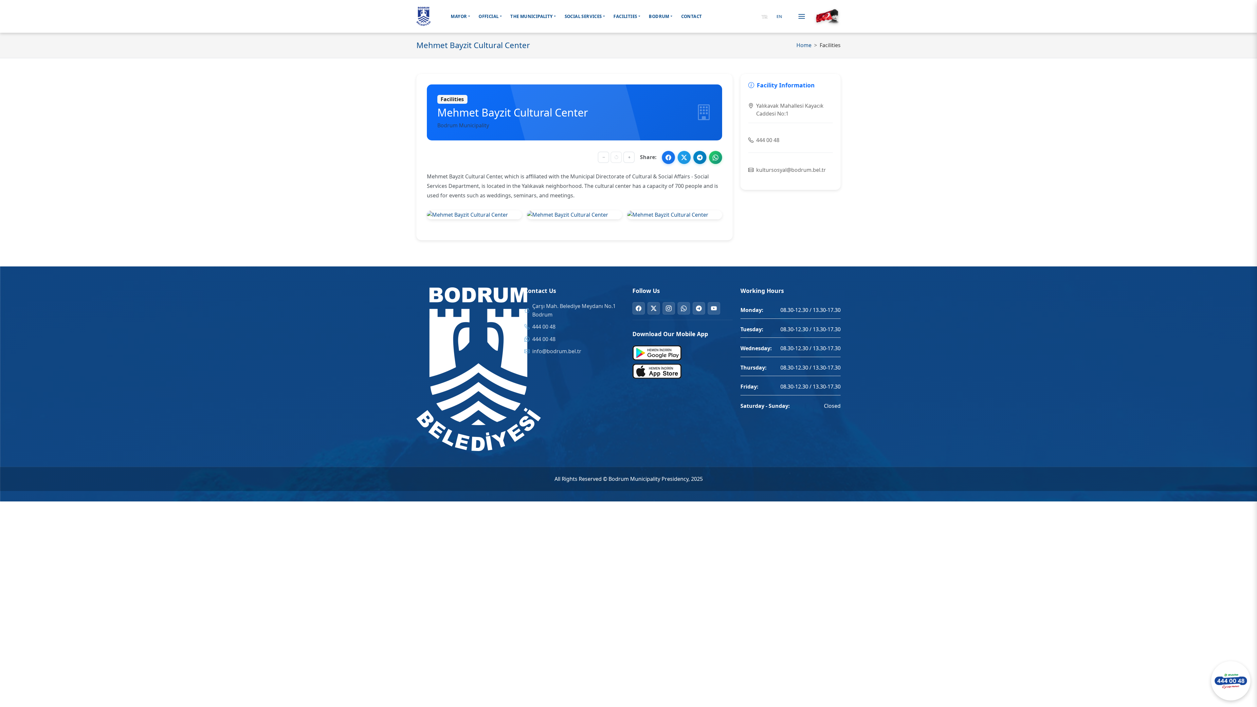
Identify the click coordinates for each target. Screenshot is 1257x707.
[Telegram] (699, 308)
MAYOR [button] (459, 16)
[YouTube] (714, 308)
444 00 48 (544, 326)
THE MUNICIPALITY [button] (531, 16)
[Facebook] (638, 308)
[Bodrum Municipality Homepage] (423, 16)
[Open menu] (801, 16)
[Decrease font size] (603, 157)
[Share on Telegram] (699, 157)
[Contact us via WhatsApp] (1230, 680)
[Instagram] (669, 308)
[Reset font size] (616, 157)
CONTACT (691, 16)
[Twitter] (653, 308)
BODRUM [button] (659, 16)
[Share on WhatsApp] (715, 157)
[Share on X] (684, 157)
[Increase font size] (629, 157)
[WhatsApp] (684, 308)
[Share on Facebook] (668, 157)
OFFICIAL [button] (489, 16)
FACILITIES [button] (625, 16)
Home (803, 45)
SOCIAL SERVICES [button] (583, 16)
